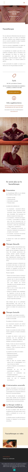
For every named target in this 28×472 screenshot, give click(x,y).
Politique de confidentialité (8, 458)
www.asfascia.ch (14, 111)
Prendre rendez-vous (14, 92)
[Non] (26, 467)
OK (14, 470)
